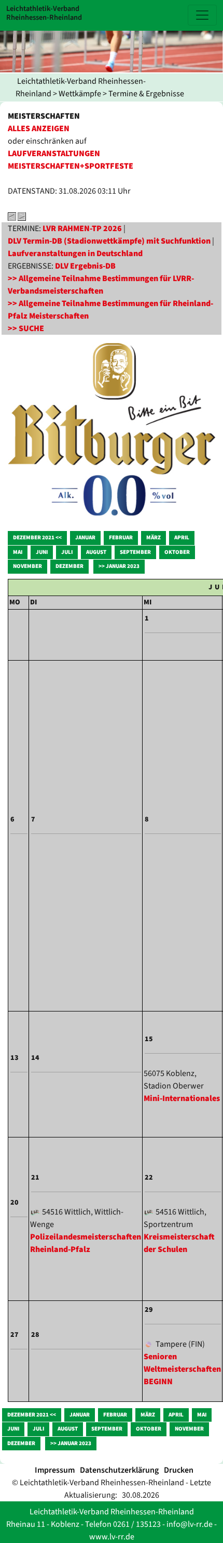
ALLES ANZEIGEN (38, 128)
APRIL (181, 537)
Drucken (178, 1470)
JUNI (42, 552)
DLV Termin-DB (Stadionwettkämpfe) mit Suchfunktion (109, 241)
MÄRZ (153, 537)
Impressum (55, 1470)
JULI (67, 552)
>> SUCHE (26, 328)
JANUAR (85, 537)
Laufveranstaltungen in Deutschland (75, 253)
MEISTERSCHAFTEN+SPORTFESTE (70, 166)
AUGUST (96, 552)
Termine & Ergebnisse (146, 93)
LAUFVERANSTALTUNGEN (54, 153)
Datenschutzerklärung (119, 1470)
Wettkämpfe (80, 93)
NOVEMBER (27, 566)
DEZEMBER (69, 566)
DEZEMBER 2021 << (37, 537)
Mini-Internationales (182, 1098)
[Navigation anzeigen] (202, 15)
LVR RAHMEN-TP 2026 (82, 228)
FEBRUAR (121, 537)
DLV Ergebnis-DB (85, 266)
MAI (17, 552)
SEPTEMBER (135, 552)
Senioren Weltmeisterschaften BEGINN (182, 1369)
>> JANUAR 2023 (119, 566)
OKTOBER (177, 552)
